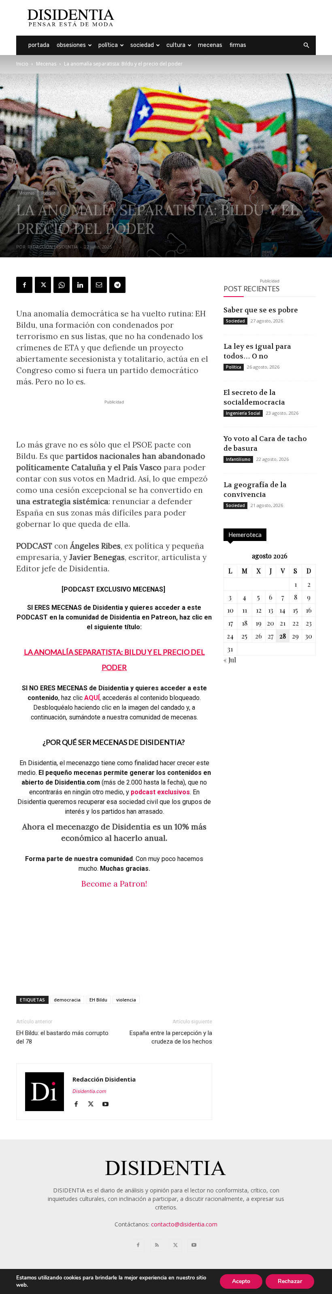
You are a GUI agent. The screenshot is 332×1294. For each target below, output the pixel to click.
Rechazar (290, 1281)
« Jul (229, 659)
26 (258, 636)
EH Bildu (98, 1000)
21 (282, 623)
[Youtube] (108, 1104)
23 (309, 623)
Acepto (241, 1281)
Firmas (238, 45)
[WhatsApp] (61, 285)
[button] (306, 45)
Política (108, 45)
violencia (126, 1000)
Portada (38, 45)
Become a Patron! (114, 884)
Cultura (175, 45)
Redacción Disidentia (53, 247)
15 (295, 610)
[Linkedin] (80, 285)
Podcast (48, 193)
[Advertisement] (220, 18)
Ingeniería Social (243, 413)
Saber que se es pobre (260, 309)
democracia (67, 1000)
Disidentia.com (89, 1091)
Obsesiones (71, 45)
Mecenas (210, 45)
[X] (43, 285)
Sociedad (142, 45)
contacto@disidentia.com (184, 1224)
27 (270, 636)
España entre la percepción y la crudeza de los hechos (171, 1037)
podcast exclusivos (160, 792)
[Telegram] (117, 285)
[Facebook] (24, 285)
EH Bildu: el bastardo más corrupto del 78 (62, 1037)
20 (270, 623)
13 (270, 610)
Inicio (22, 63)
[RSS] (156, 1245)
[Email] (99, 285)
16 (309, 610)
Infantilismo (238, 459)
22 (295, 623)
